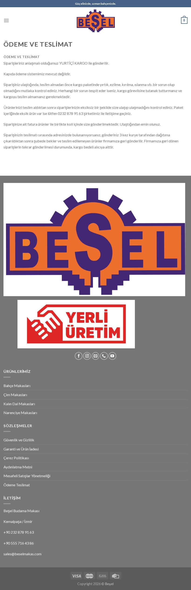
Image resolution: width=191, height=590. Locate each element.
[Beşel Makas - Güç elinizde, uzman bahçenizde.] (95, 20)
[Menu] (6, 20)
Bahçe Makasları (16, 385)
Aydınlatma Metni (17, 467)
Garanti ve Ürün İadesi (21, 449)
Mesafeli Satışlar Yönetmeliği (26, 475)
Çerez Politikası (16, 458)
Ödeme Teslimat (16, 485)
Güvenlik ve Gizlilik (18, 440)
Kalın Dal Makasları (19, 403)
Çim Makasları (15, 394)
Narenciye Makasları (20, 412)
